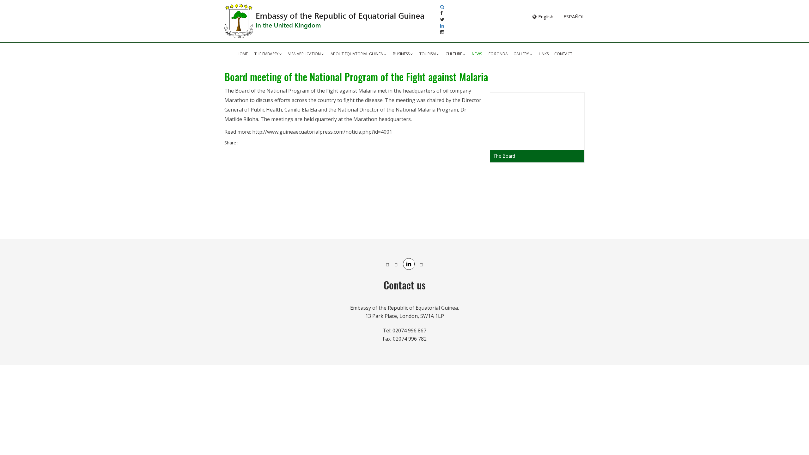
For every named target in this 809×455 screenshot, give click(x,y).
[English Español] (532, 16)
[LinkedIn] (442, 26)
